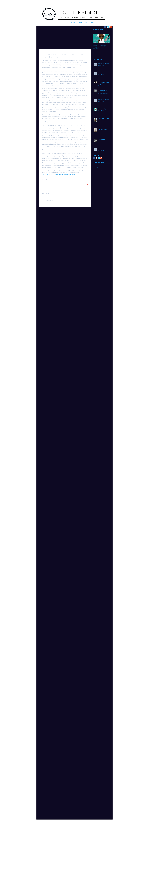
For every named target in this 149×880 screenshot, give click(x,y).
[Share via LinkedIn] (50, 179)
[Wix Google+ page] (110, 27)
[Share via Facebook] (42, 179)
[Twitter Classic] (99, 158)
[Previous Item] (95, 38)
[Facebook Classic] (94, 158)
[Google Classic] (101, 158)
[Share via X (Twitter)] (46, 179)
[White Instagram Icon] (96, 158)
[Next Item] (107, 38)
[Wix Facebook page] (105, 27)
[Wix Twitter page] (108, 27)
